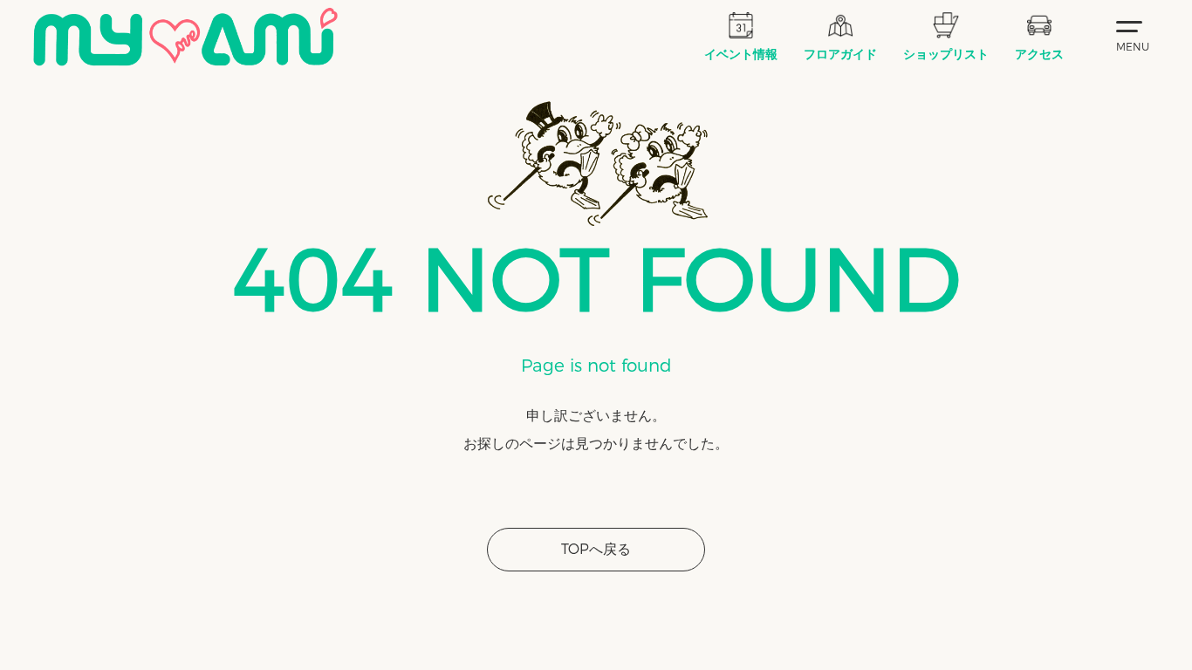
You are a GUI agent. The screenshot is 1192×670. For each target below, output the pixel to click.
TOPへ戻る (596, 549)
